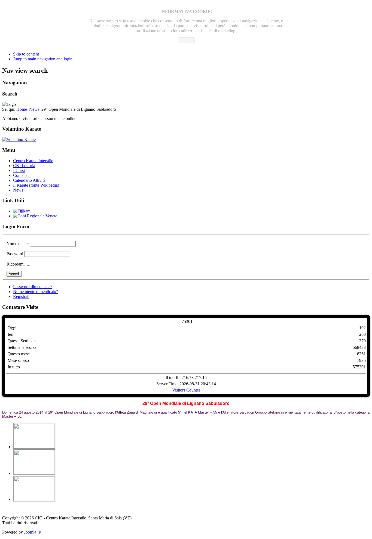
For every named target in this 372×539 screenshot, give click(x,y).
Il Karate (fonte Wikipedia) (36, 185)
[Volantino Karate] (19, 139)
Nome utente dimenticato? (35, 291)
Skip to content (26, 54)
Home (21, 109)
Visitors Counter (186, 390)
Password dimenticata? (32, 286)
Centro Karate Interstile (33, 160)
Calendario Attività (29, 180)
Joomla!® (32, 532)
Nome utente (18, 243)
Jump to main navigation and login (42, 59)
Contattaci (22, 175)
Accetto (186, 40)
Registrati (21, 296)
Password (15, 253)
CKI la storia (24, 165)
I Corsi (19, 170)
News (34, 109)
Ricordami (16, 264)
